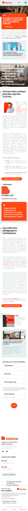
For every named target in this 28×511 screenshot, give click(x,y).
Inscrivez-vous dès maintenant (12, 179)
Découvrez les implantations (9, 474)
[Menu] (26, 2)
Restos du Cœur (9, 262)
